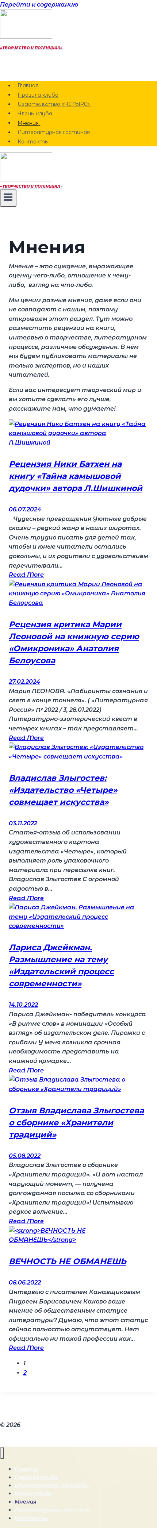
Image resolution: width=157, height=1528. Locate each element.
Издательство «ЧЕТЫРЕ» (54, 104)
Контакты (33, 141)
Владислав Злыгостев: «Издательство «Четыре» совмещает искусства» (63, 790)
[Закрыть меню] (2, 1453)
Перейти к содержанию (39, 4)
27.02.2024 (24, 681)
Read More (26, 574)
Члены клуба (35, 113)
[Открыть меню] (8, 198)
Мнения (29, 123)
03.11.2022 (23, 823)
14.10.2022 (23, 1004)
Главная (28, 85)
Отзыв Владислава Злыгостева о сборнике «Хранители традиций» (76, 1123)
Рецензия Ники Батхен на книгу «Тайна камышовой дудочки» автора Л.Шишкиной (75, 476)
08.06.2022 (25, 1282)
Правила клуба (38, 95)
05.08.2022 (25, 1155)
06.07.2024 (25, 509)
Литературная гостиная (54, 132)
